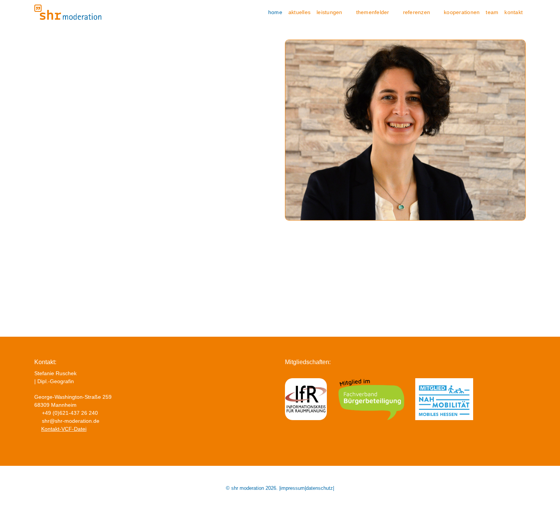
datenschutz (319, 488)
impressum (292, 488)
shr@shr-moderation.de (70, 421)
